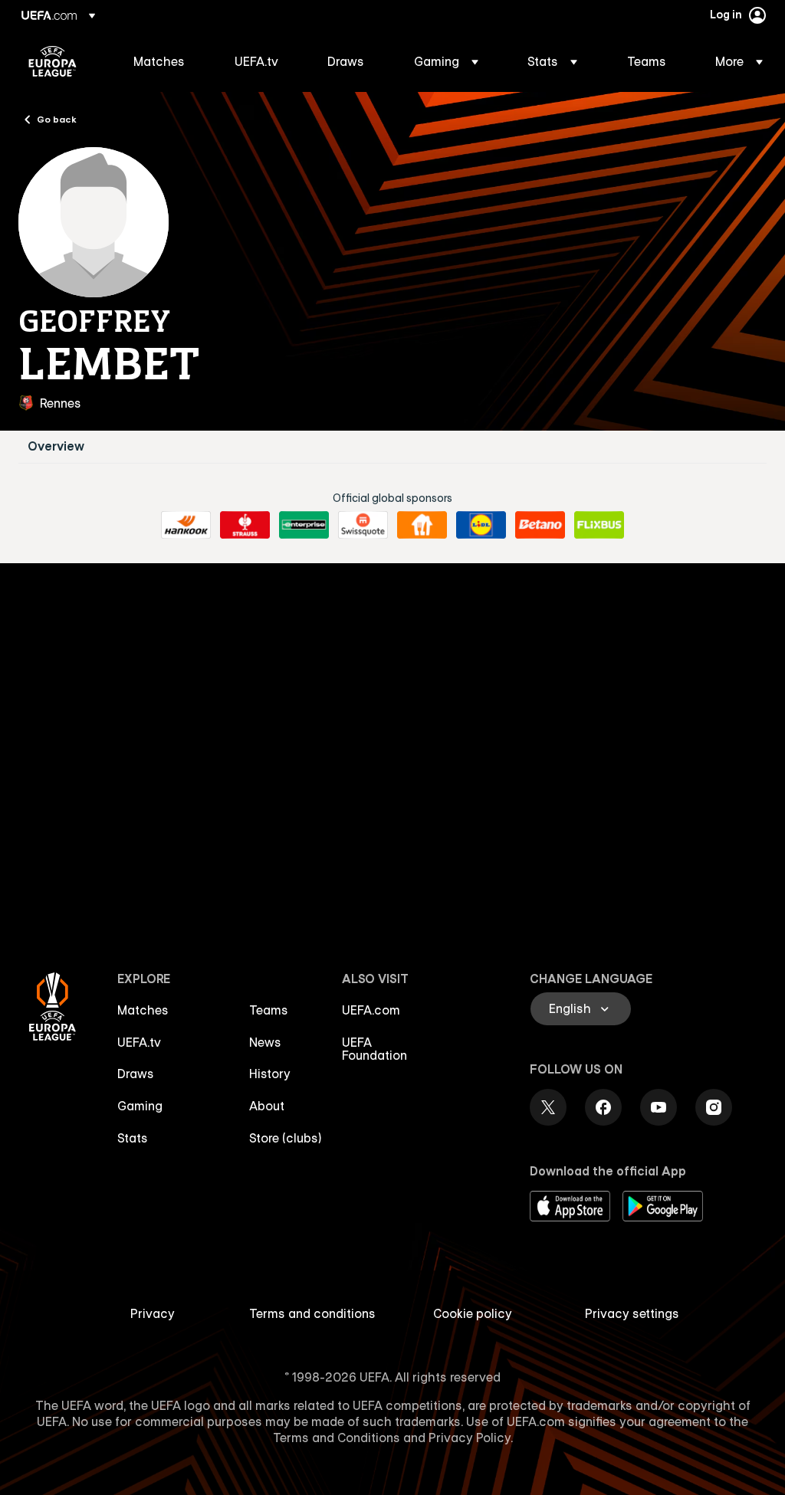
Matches (143, 1010)
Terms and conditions (312, 1313)
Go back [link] (57, 118)
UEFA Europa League (52, 61)
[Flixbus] (599, 525)
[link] (159, 61)
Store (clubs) (285, 1138)
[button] (446, 61)
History (270, 1073)
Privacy (152, 1313)
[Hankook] (186, 525)
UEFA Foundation (374, 1049)
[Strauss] (245, 525)
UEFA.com (371, 1010)
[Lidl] (481, 525)
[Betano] (540, 525)
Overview (56, 446)
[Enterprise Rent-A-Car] (304, 525)
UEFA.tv (139, 1042)
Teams (268, 1010)
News (265, 1042)
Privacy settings (632, 1313)
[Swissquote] (363, 525)
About (266, 1106)
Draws (135, 1073)
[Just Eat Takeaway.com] (422, 525)
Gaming (140, 1106)
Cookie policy (472, 1313)
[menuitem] (164, 61)
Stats (132, 1138)
